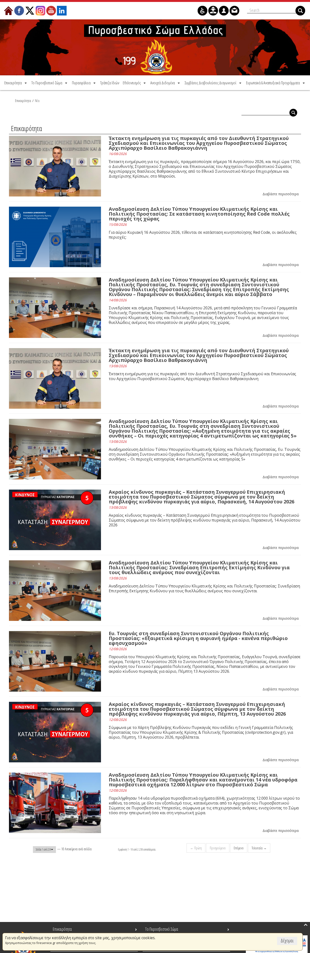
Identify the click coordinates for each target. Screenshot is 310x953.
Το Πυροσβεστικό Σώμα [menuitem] (161, 929)
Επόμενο (239, 848)
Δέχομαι (287, 940)
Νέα (37, 100)
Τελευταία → (259, 848)
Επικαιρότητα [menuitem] (62, 929)
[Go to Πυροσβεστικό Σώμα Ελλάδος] (155, 47)
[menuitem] (16, 83)
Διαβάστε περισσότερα (281, 194)
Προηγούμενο (218, 848)
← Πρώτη (196, 848)
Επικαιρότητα (23, 100)
